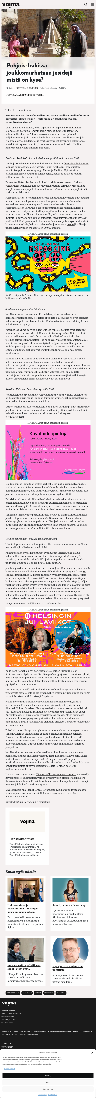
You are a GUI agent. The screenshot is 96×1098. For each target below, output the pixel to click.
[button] (92, 1052)
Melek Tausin (56, 487)
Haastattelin (13, 591)
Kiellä (48, 1082)
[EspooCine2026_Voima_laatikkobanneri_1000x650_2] (48, 263)
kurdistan (27, 993)
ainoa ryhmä (82, 674)
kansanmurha (13, 993)
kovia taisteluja (14, 724)
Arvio (70, 224)
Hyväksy (48, 1075)
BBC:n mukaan (72, 127)
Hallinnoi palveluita (9, 1069)
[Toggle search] (86, 4)
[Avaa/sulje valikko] (92, 4)
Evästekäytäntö (42, 1095)
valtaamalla (12, 185)
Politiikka (48, 993)
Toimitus (6, 1043)
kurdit (38, 993)
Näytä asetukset (48, 1089)
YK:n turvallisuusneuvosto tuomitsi (56, 774)
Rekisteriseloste (52, 1095)
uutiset (47, 329)
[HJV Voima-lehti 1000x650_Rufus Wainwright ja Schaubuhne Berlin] (48, 639)
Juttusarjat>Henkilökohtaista (25, 95)
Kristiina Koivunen (27, 88)
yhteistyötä (12, 692)
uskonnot (61, 993)
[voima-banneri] (48, 452)
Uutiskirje (7, 1047)
